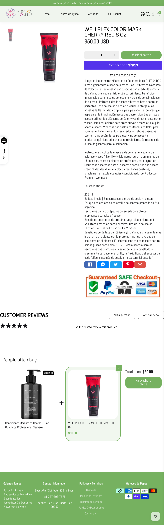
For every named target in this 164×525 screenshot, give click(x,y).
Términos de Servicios (91, 502)
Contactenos (91, 513)
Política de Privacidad (91, 496)
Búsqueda (91, 490)
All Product (114, 14)
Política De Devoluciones (91, 507)
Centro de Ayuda (69, 14)
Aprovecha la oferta (143, 382)
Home (46, 14)
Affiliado (93, 14)
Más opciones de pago (123, 75)
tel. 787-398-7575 (55, 497)
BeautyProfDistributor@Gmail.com (54, 490)
